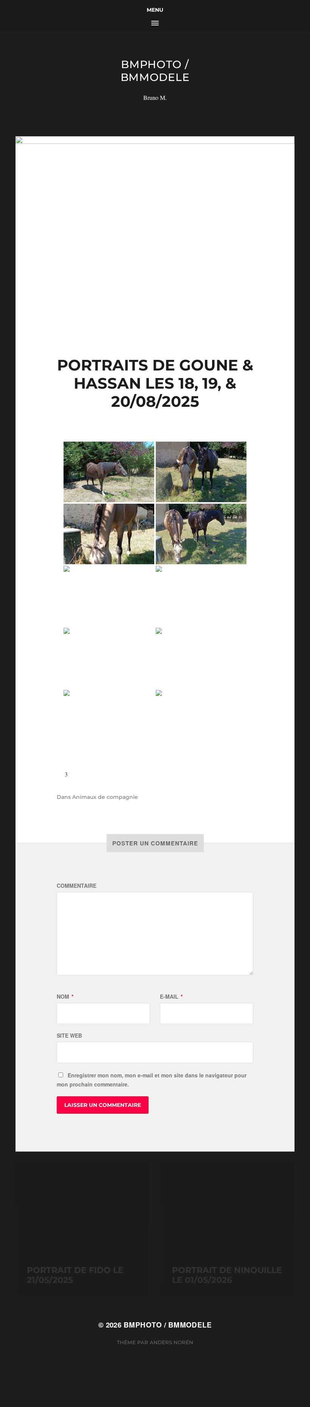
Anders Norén (171, 1342)
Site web (69, 1035)
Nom (65, 996)
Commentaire (76, 885)
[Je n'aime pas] (81, 774)
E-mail (171, 996)
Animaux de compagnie (105, 797)
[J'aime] (60, 774)
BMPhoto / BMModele (155, 71)
